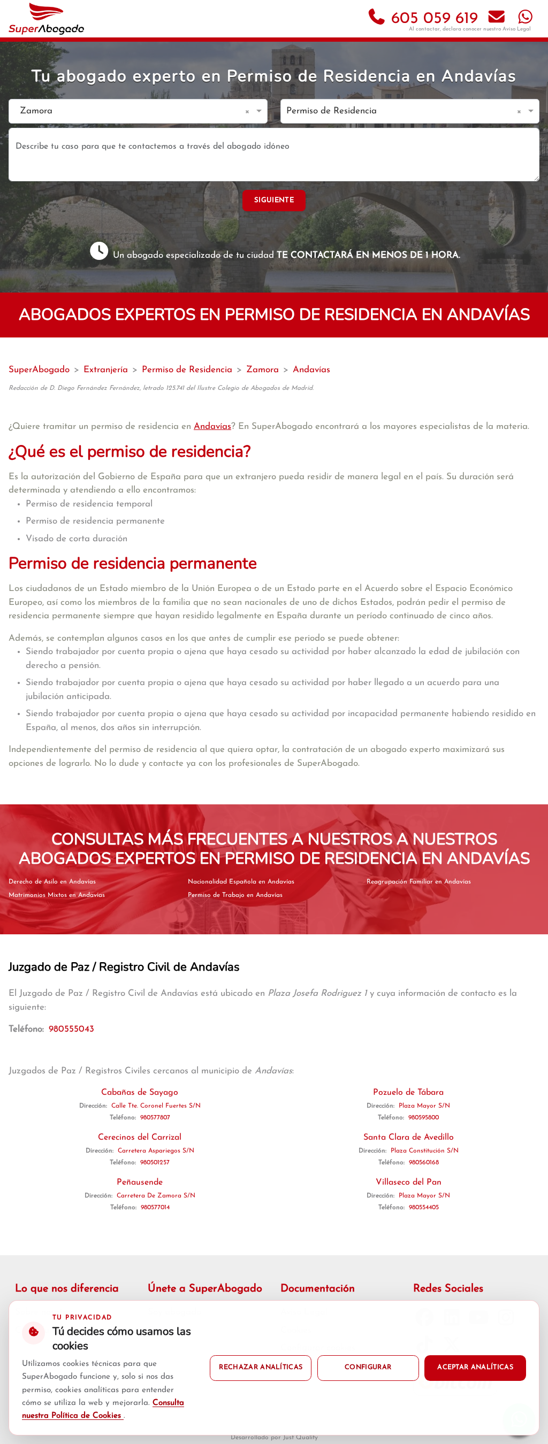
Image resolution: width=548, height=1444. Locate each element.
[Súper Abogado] (46, 18)
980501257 (155, 1162)
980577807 (155, 1118)
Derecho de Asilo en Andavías (52, 882)
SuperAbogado (39, 369)
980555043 (71, 1029)
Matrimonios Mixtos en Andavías (57, 895)
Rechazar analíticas (260, 1367)
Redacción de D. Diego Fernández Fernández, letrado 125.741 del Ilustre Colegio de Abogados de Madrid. (161, 388)
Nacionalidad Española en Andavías (241, 882)
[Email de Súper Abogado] (496, 19)
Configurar (368, 1367)
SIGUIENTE (274, 200)
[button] (249, 111)
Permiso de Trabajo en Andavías (235, 895)
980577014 (155, 1207)
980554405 (424, 1207)
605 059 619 (432, 19)
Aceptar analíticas (475, 1367)
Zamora (262, 369)
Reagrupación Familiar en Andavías (419, 882)
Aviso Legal (517, 29)
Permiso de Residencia (187, 369)
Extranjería (105, 369)
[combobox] (127, 111)
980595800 (423, 1118)
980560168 (424, 1162)
